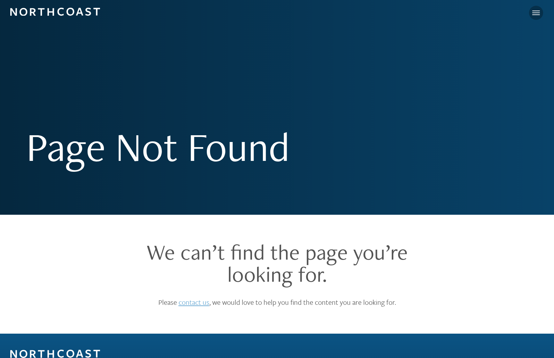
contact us (194, 302)
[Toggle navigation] (536, 13)
